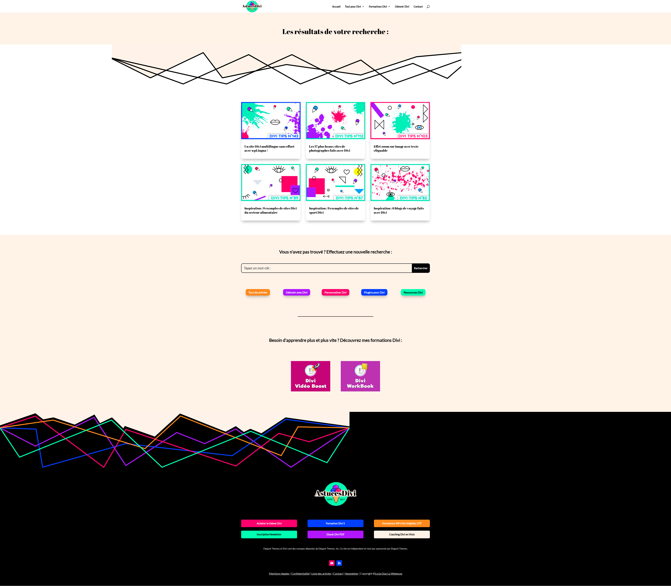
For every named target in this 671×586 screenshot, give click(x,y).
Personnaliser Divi (335, 292)
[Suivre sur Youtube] (332, 563)
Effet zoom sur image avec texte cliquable (396, 148)
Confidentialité (300, 573)
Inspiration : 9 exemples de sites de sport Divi (334, 210)
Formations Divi (378, 6)
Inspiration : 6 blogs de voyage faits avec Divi (399, 210)
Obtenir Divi (402, 6)
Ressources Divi (413, 292)
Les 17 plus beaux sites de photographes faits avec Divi (329, 148)
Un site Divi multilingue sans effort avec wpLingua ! (269, 148)
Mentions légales (279, 573)
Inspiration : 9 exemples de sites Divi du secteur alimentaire (270, 210)
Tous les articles (257, 292)
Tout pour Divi (353, 6)
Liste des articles (321, 573)
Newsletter (351, 573)
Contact (418, 6)
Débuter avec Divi (296, 292)
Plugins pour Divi (374, 292)
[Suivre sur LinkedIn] (339, 563)
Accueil (336, 6)
